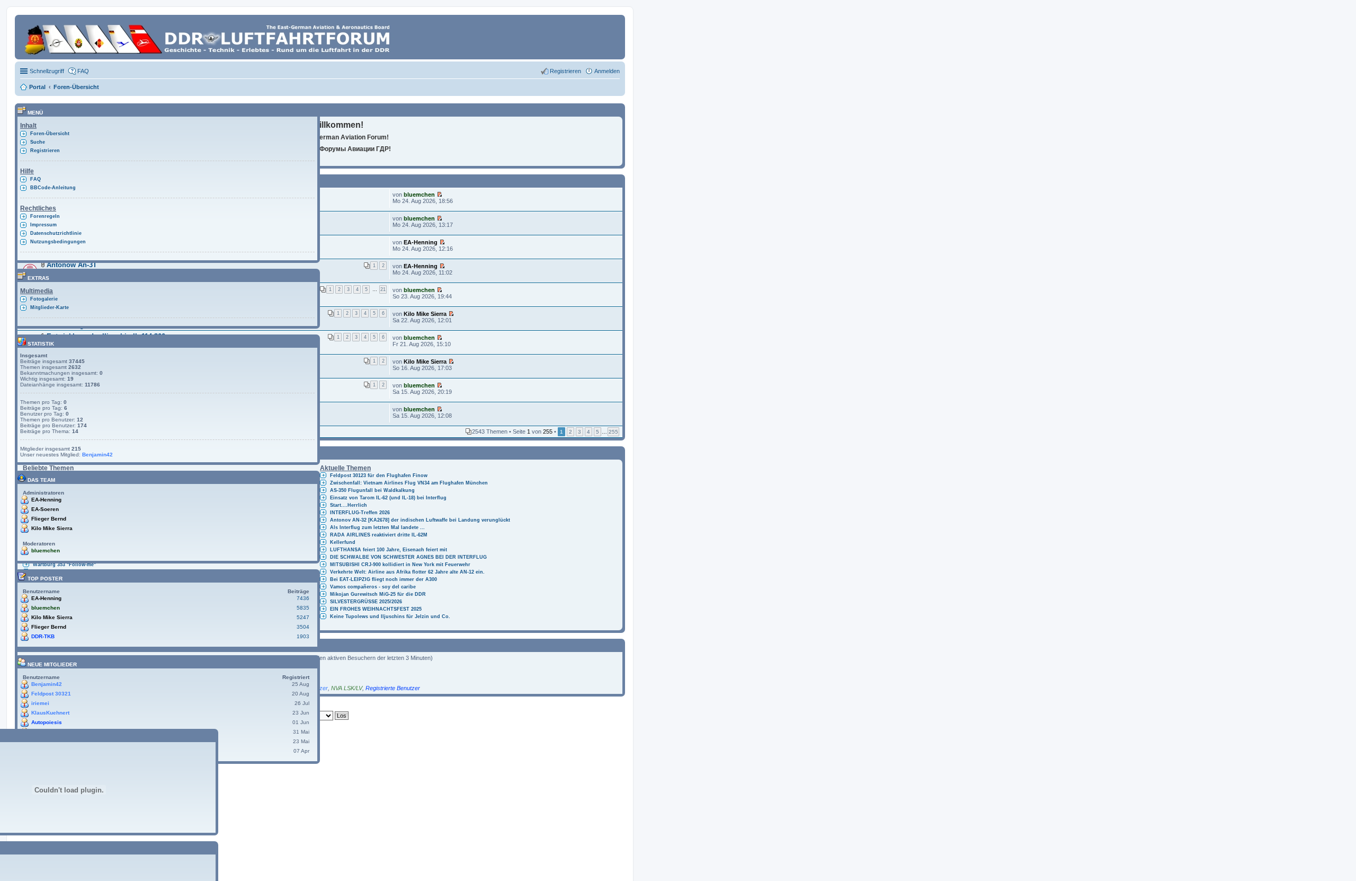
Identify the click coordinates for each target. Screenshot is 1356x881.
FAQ (35, 179)
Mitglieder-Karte (49, 307)
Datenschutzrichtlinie (56, 233)
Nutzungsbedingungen (58, 241)
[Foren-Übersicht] (208, 37)
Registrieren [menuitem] (565, 71)
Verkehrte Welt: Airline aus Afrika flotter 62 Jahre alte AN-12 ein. (407, 572)
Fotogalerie (44, 299)
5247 (303, 617)
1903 (303, 636)
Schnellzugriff (47, 71)
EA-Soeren (45, 509)
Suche (37, 142)
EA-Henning (421, 242)
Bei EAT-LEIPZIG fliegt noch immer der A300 (383, 579)
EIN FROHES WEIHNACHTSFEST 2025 (376, 609)
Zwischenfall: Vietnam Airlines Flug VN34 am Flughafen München (409, 483)
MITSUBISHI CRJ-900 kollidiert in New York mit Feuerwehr (400, 564)
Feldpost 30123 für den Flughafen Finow (378, 475)
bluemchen (419, 194)
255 (613, 432)
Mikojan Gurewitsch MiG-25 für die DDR (378, 594)
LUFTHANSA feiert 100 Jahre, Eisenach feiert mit (388, 549)
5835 (303, 608)
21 (383, 289)
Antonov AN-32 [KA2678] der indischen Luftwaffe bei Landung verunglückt (420, 520)
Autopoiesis (46, 722)
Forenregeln (45, 216)
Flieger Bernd (48, 519)
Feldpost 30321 (51, 694)
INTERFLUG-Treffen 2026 (360, 512)
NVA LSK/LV (346, 688)
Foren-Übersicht (49, 133)
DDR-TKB (43, 636)
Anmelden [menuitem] (607, 71)
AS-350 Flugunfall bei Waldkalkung (372, 490)
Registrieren (45, 150)
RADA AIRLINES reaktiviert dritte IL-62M (378, 535)
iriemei (40, 703)
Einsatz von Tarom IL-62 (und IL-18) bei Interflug (388, 497)
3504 (303, 627)
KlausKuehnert (50, 713)
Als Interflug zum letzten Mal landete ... (377, 527)
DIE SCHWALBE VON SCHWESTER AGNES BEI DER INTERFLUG (408, 557)
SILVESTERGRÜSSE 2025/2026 (366, 601)
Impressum (43, 224)
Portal (37, 87)
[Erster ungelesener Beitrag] (439, 194)
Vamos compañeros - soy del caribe (373, 586)
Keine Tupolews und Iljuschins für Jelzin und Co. (390, 616)
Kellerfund (342, 542)
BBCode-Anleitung (53, 187)
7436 (303, 598)
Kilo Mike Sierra (425, 314)
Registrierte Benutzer (392, 688)
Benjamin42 (97, 454)
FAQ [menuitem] (83, 71)
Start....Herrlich (348, 505)
